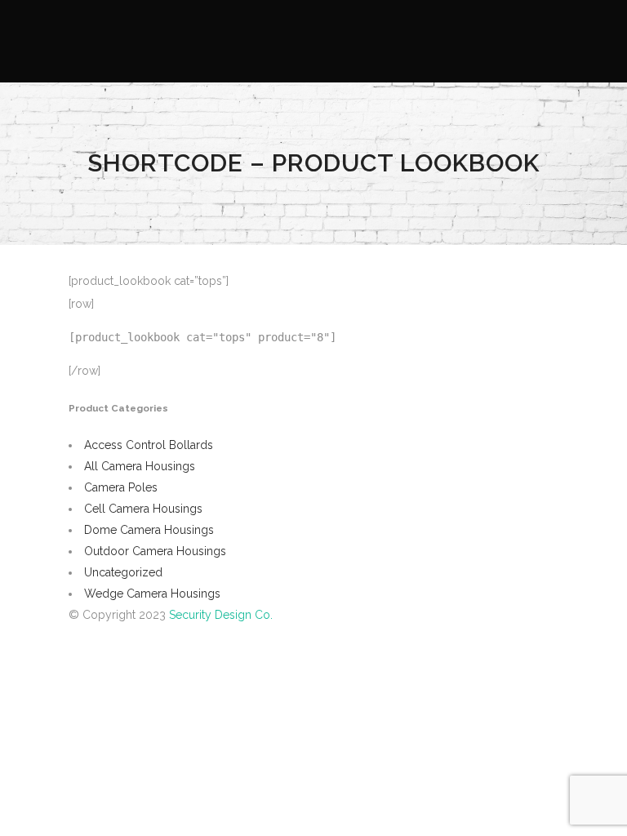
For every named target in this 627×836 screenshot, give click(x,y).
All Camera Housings (139, 466)
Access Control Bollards (148, 444)
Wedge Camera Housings (152, 593)
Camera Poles (121, 487)
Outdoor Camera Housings (155, 551)
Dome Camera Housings (149, 529)
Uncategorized (123, 572)
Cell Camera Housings (143, 508)
